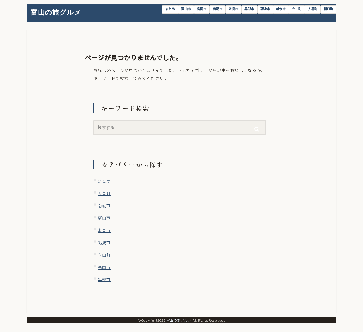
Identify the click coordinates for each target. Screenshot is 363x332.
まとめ (170, 8)
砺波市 (265, 8)
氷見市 (233, 8)
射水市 (281, 8)
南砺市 (217, 8)
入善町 (313, 8)
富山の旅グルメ (56, 12)
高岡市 (201, 8)
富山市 (186, 8)
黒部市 (249, 8)
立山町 (297, 8)
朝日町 (328, 8)
